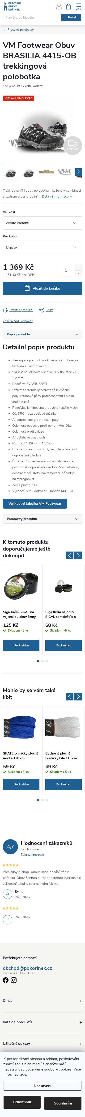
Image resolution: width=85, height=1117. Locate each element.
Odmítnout (22, 1102)
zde (23, 1074)
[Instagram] (14, 981)
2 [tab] (42, 661)
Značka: (18, 321)
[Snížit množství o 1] (78, 273)
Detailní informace (55, 196)
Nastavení (42, 1085)
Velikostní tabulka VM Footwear (34, 503)
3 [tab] (47, 661)
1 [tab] (38, 661)
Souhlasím (63, 1103)
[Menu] (78, 6)
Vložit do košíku (46, 288)
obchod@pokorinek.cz (27, 968)
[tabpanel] (21, 609)
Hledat (71, 17)
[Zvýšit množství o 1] (78, 267)
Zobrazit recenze (32, 855)
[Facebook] (5, 981)
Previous (69, 555)
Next (78, 555)
